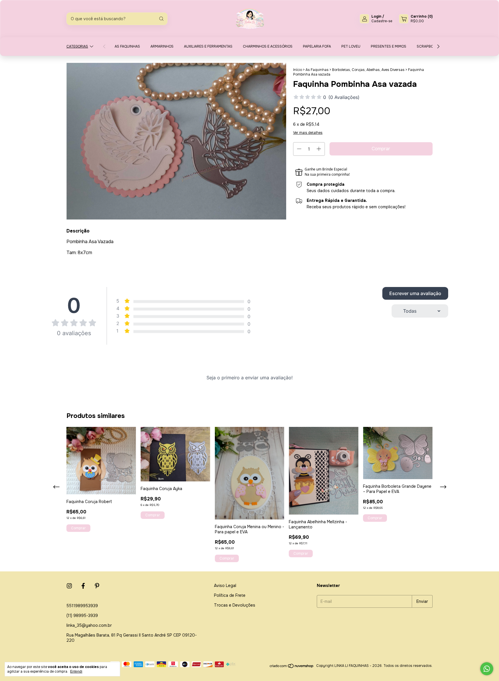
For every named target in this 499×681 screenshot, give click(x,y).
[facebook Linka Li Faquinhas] (83, 586)
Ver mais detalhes (308, 132)
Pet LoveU (350, 46)
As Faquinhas (127, 46)
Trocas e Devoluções (234, 605)
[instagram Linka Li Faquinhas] (69, 586)
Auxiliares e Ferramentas (208, 46)
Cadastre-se (381, 21)
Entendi (76, 671)
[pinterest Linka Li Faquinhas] (97, 586)
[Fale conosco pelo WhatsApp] (486, 668)
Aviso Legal (225, 585)
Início (297, 69)
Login (376, 16)
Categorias (77, 46)
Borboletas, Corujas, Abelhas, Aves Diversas (368, 69)
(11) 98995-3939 (82, 615)
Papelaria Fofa (317, 46)
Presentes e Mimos (388, 46)
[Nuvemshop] (291, 667)
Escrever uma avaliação (415, 293)
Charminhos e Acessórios (268, 46)
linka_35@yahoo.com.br (89, 625)
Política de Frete (229, 595)
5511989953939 (82, 605)
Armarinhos (162, 46)
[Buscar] (161, 19)
